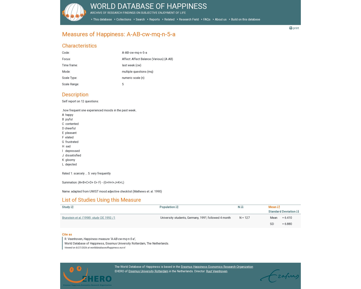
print (295, 28)
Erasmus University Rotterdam (148, 271)
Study (66, 207)
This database (102, 19)
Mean (272, 207)
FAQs (206, 19)
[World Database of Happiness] (75, 12)
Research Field (189, 19)
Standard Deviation (282, 211)
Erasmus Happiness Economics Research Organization (217, 267)
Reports (154, 19)
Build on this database (245, 19)
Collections (123, 19)
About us (221, 19)
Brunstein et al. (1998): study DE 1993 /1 (88, 218)
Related (169, 19)
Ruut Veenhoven (216, 271)
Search (140, 19)
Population (168, 207)
